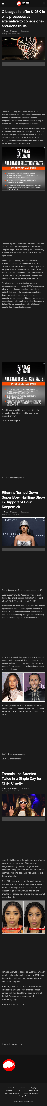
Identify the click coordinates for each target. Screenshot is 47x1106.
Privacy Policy (23, 1096)
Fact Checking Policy (12, 1093)
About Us (9, 1090)
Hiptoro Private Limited (26, 1102)
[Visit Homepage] (23, 3)
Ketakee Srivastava (10, 31)
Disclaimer (22, 1088)
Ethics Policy (33, 1090)
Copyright (34, 1088)
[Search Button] (44, 3)
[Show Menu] (3, 3)
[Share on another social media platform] (23, 64)
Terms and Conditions (31, 1093)
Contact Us (10, 1088)
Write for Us (21, 1090)
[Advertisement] (23, 88)
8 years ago (25, 31)
